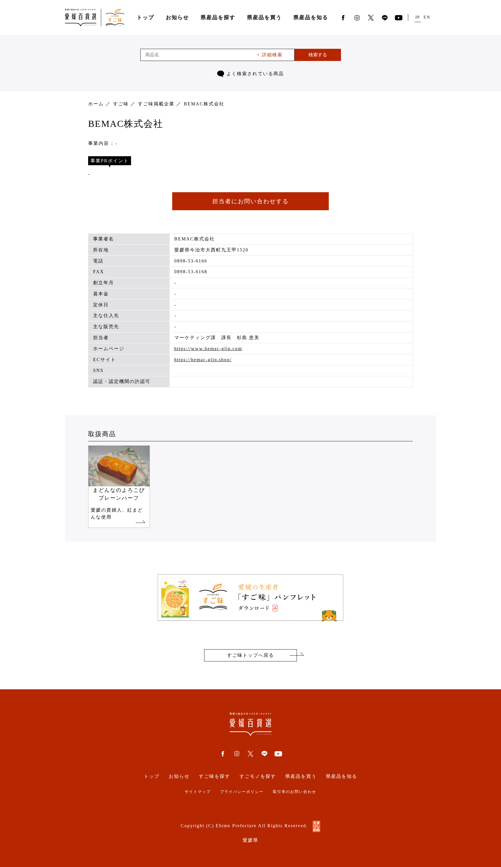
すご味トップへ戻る (250, 655)
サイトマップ (198, 792)
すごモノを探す (257, 776)
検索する (317, 54)
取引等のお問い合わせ (294, 792)
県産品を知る (310, 17)
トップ (145, 17)
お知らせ (177, 17)
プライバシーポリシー (242, 792)
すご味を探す (214, 776)
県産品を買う (264, 17)
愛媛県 (250, 840)
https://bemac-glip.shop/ (203, 359)
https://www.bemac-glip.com (208, 348)
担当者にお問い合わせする (250, 201)
